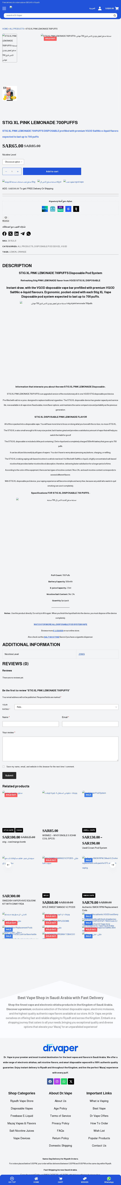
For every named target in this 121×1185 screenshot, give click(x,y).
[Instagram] (57, 1081)
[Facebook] (4, 234)
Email (65, 717)
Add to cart (52, 171)
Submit (9, 775)
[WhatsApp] (29, 234)
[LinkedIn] (16, 234)
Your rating (6, 707)
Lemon (13, 252)
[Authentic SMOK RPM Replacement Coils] (100, 874)
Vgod (19, 830)
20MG (82, 654)
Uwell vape (89, 830)
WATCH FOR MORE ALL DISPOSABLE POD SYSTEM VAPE (60, 624)
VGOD (64, 246)
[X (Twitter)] (10, 234)
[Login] (100, 8)
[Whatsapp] (64, 1081)
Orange (22, 252)
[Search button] (115, 15)
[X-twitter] (71, 1081)
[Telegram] (23, 234)
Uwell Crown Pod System (94, 848)
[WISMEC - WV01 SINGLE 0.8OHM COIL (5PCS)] (60, 809)
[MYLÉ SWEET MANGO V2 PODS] (60, 874)
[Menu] (4, 8)
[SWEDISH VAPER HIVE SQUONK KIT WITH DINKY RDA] (20, 874)
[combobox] (58, 15)
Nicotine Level (9, 154)
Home (5, 29)
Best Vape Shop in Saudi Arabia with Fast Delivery (61, 998)
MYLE (46, 895)
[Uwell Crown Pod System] (100, 809)
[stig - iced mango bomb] (20, 809)
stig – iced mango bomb (14, 842)
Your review (8, 732)
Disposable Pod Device (47, 246)
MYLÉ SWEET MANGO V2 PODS (58, 907)
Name (6, 717)
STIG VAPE (8, 830)
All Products (17, 29)
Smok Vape (89, 895)
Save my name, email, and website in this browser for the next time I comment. (40, 767)
